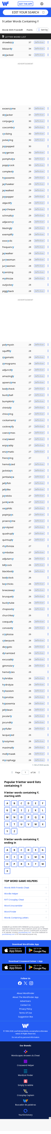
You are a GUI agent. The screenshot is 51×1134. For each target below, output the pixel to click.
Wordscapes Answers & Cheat (25, 1055)
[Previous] (12, 772)
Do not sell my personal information (25, 1037)
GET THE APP (25, 3)
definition (39, 42)
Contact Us (25, 1005)
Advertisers (25, 1001)
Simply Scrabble (25, 1085)
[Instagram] (31, 983)
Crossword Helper (25, 1065)
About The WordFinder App (26, 997)
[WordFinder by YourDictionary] (5, 4)
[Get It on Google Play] (37, 950)
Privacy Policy (25, 1009)
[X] (25, 983)
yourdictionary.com (24, 932)
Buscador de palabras (25, 1104)
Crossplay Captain (25, 1095)
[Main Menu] (47, 3)
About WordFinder (25, 993)
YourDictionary (25, 1114)
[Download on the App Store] (13, 950)
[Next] (39, 772)
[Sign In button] (41, 3)
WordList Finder (25, 1075)
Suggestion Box (25, 1016)
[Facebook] (20, 983)
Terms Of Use (25, 1012)
